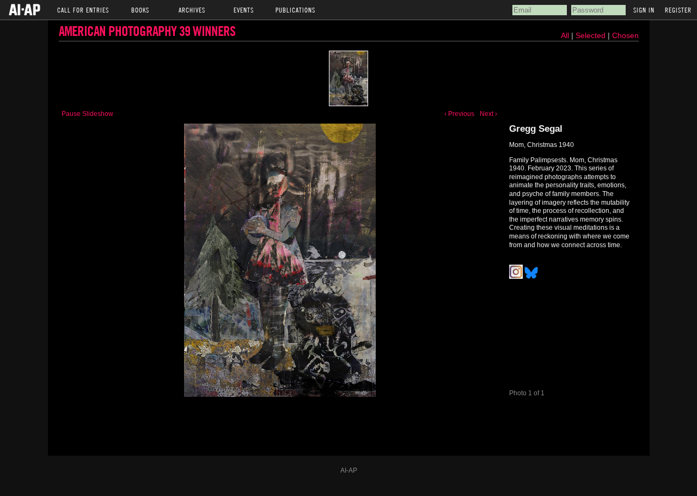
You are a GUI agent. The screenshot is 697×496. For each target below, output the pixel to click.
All (565, 35)
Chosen (625, 35)
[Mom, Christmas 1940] (348, 78)
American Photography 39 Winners (147, 30)
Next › (488, 114)
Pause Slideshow (87, 114)
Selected (592, 35)
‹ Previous (459, 114)
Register (678, 9)
